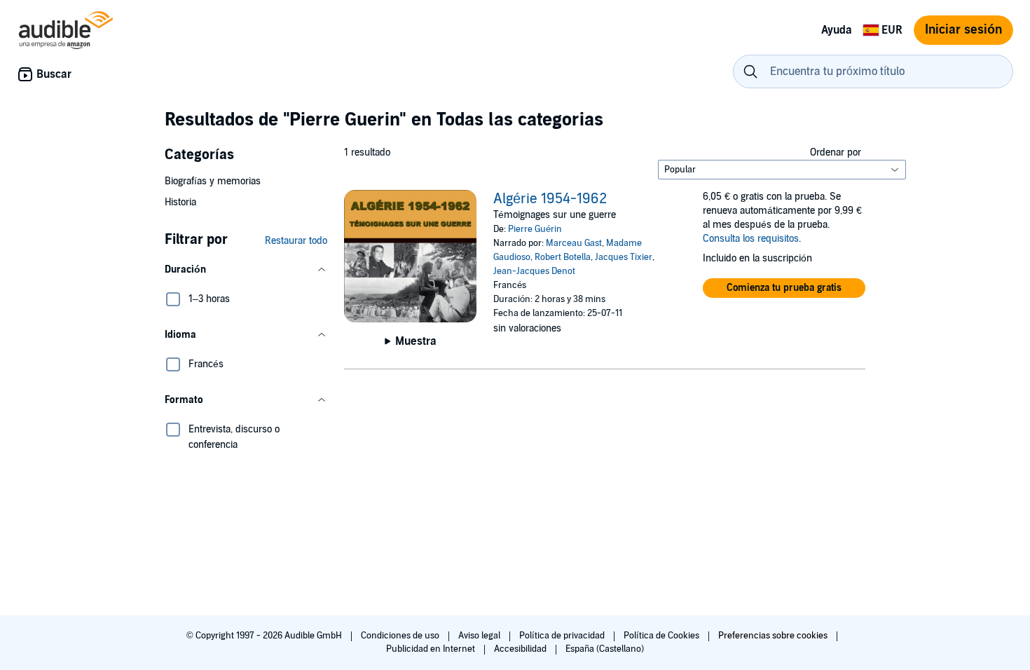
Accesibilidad (521, 649)
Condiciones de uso (401, 635)
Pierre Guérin (535, 229)
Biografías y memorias (213, 181)
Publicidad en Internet (431, 649)
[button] (246, 270)
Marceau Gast (574, 243)
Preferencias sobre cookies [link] (773, 635)
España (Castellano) (604, 649)
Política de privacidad (563, 635)
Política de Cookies (662, 635)
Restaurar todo (296, 241)
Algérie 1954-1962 (550, 199)
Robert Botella (563, 257)
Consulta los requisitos (751, 239)
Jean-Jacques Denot (534, 271)
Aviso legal (480, 635)
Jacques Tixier (623, 257)
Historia (180, 202)
